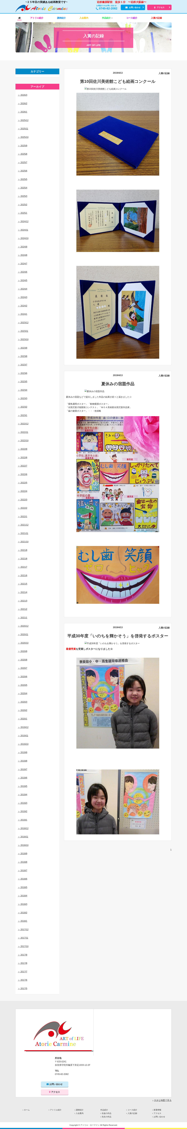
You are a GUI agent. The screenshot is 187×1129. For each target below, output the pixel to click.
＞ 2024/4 (22, 289)
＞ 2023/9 (22, 348)
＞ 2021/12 (23, 525)
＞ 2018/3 (22, 904)
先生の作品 (106, 1117)
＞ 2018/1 (22, 921)
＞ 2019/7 (22, 769)
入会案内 (80, 1113)
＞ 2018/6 (22, 879)
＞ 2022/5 (22, 483)
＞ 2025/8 (22, 154)
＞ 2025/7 (22, 162)
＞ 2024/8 (22, 255)
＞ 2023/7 (22, 365)
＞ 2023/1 (22, 415)
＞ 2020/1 (22, 719)
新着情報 (157, 1110)
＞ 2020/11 (23, 634)
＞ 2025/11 (23, 129)
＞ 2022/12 (23, 424)
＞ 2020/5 (22, 685)
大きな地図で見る (163, 1100)
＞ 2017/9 (22, 955)
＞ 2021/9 (22, 550)
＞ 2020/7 (22, 668)
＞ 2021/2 (22, 609)
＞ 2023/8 (22, 356)
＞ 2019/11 (23, 735)
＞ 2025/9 (22, 146)
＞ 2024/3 (22, 297)
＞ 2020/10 (23, 643)
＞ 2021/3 (22, 601)
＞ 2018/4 (22, 896)
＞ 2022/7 (22, 466)
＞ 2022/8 (22, 457)
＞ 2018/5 (22, 887)
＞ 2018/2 (22, 913)
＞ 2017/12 (23, 929)
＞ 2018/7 (22, 870)
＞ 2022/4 (22, 491)
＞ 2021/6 (22, 575)
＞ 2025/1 (22, 213)
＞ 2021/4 (22, 592)
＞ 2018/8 (22, 862)
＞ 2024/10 (23, 238)
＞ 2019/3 (22, 803)
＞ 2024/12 (23, 221)
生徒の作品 (106, 1113)
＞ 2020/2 (22, 710)
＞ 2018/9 (22, 853)
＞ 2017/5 (22, 988)
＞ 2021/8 (22, 559)
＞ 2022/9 (22, 449)
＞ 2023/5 (22, 381)
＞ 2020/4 (22, 693)
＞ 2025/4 (22, 188)
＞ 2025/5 (22, 179)
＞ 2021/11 (23, 533)
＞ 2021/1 (22, 618)
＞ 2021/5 (22, 584)
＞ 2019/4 (22, 794)
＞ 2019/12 (23, 727)
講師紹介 (80, 1110)
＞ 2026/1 (22, 112)
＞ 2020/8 (22, 660)
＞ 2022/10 (23, 440)
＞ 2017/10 (23, 946)
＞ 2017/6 (22, 980)
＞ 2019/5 (22, 786)
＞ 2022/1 (22, 516)
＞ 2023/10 (23, 339)
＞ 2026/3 (22, 95)
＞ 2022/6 (22, 474)
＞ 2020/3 (22, 702)
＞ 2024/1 (22, 314)
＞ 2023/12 (23, 322)
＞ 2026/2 (22, 103)
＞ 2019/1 (22, 820)
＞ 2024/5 (22, 280)
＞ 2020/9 (22, 651)
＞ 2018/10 (23, 845)
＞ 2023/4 (22, 390)
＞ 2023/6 (22, 373)
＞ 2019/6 (22, 778)
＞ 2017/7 (22, 972)
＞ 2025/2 (22, 204)
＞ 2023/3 (22, 398)
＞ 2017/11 (23, 938)
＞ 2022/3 (22, 500)
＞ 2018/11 (23, 837)
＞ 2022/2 (22, 508)
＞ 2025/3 (22, 196)
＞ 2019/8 (22, 761)
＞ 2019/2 (22, 811)
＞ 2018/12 (23, 828)
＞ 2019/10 (23, 744)
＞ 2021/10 (23, 542)
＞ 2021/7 (22, 567)
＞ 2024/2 (22, 306)
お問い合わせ (134, 7)
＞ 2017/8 (22, 963)
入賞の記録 (164, 73)
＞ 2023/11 (23, 331)
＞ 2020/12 (23, 626)
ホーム (27, 1110)
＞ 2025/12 (23, 120)
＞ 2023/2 (22, 407)
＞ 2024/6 (22, 272)
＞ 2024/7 (22, 263)
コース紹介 (132, 1110)
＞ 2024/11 (23, 230)
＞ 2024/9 (22, 247)
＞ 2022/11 (23, 432)
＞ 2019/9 (22, 752)
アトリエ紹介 (55, 1110)
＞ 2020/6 (22, 676)
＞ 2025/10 (23, 137)
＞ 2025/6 (22, 171)
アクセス (161, 7)
